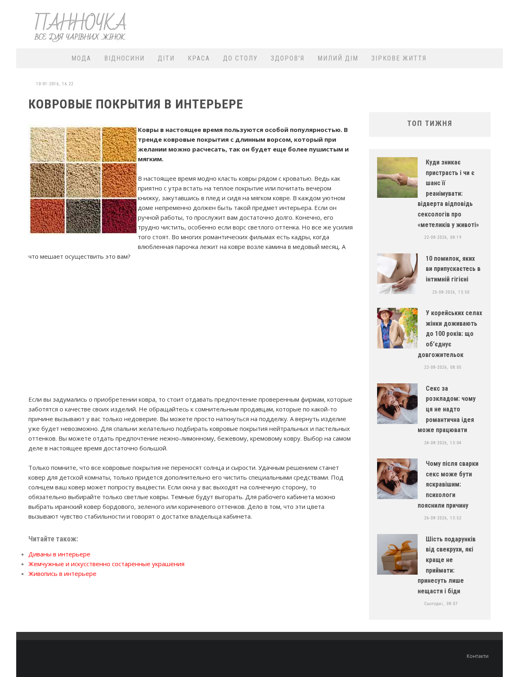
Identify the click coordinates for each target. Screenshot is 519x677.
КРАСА (199, 58)
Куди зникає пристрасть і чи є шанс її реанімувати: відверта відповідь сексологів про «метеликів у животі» (448, 193)
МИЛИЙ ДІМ (337, 58)
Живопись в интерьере (62, 573)
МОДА (81, 58)
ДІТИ (166, 58)
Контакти (478, 656)
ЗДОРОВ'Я (288, 58)
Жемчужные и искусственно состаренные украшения (106, 564)
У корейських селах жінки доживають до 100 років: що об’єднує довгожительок (450, 333)
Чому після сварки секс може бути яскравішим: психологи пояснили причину (448, 484)
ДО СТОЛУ (240, 58)
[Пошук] (491, 58)
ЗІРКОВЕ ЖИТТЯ (399, 58)
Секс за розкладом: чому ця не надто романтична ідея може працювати (447, 409)
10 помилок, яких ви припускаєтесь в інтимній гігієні (453, 269)
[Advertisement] (351, 23)
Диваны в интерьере (59, 554)
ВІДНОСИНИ (124, 58)
